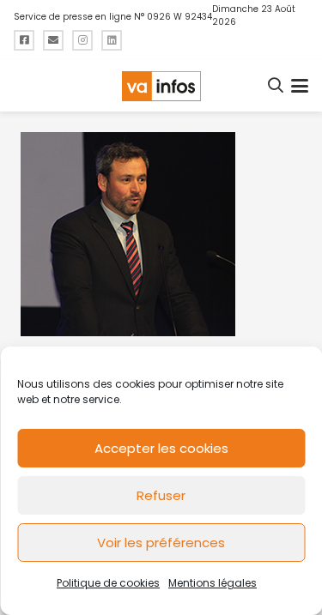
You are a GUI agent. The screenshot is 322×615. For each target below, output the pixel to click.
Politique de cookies (108, 583)
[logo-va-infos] (160, 86)
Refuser (161, 495)
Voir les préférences (161, 543)
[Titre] (24, 40)
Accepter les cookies (161, 448)
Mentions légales (212, 583)
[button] (276, 86)
